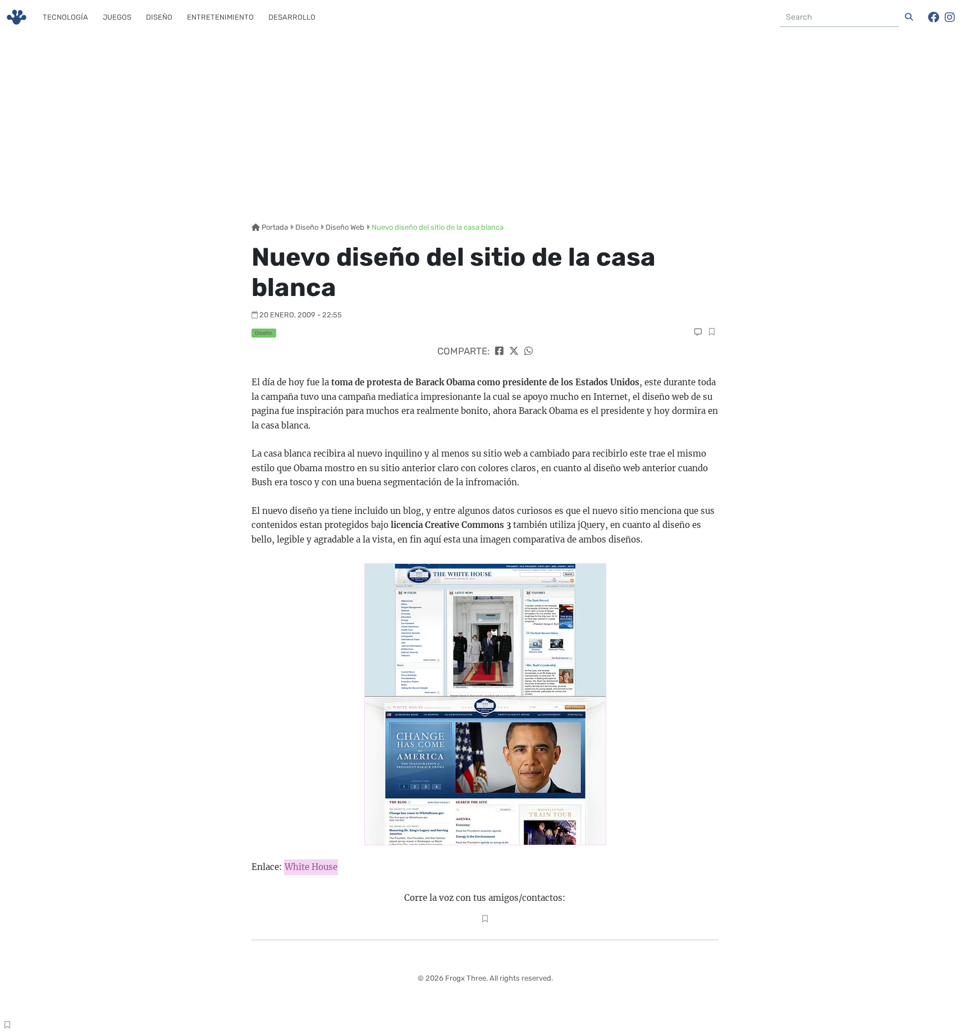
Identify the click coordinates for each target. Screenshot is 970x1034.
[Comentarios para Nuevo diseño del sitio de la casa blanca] (698, 332)
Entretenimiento (220, 17)
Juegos (117, 17)
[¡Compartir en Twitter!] (514, 351)
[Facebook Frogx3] (933, 17)
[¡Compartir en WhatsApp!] (528, 351)
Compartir (711, 333)
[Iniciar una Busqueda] (908, 17)
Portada (274, 227)
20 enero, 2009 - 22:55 (300, 315)
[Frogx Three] (16, 17)
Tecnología (65, 17)
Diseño (159, 17)
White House (311, 867)
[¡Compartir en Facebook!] (499, 351)
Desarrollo (291, 17)
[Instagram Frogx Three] (950, 17)
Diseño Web (345, 227)
